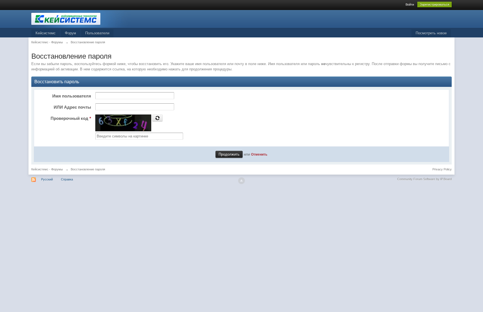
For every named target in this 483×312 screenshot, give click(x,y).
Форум (70, 33)
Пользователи (97, 33)
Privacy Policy (442, 169)
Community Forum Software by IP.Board (424, 179)
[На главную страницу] (81, 18)
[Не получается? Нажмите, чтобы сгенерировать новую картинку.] (157, 118)
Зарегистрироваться (434, 4)
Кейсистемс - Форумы (47, 169)
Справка (67, 179)
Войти (410, 4)
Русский (47, 179)
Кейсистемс (45, 33)
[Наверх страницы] (241, 180)
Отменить (259, 154)
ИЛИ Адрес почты (72, 107)
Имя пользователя (71, 96)
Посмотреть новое (431, 33)
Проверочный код (71, 118)
